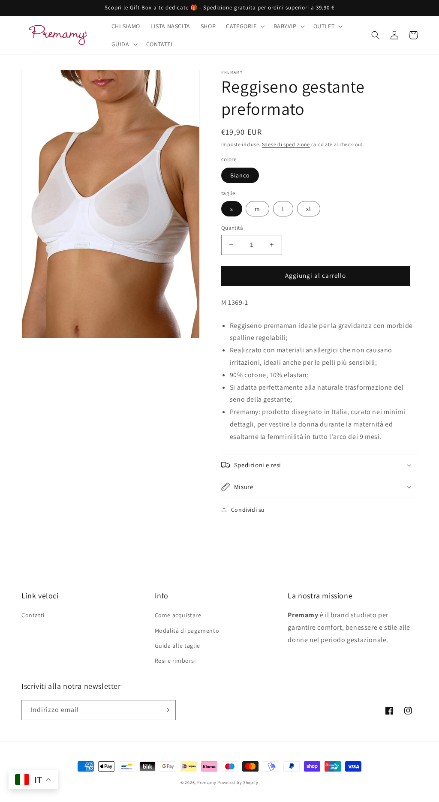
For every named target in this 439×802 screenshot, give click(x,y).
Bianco (240, 175)
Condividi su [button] (248, 510)
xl (308, 209)
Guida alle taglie (177, 645)
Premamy (206, 782)
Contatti (33, 615)
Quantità (232, 227)
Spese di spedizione (286, 144)
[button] (244, 26)
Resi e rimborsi (175, 660)
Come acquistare (178, 615)
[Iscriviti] (165, 710)
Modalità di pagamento (187, 630)
